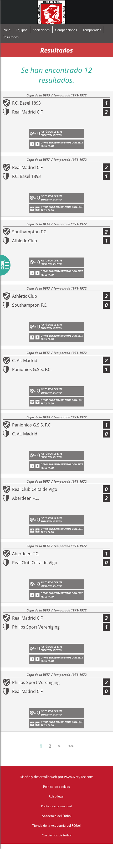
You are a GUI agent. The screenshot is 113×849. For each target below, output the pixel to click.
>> (71, 746)
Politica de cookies (56, 786)
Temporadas (92, 30)
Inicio (6, 30)
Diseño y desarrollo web (38, 776)
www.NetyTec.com (78, 776)
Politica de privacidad (56, 806)
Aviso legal (56, 796)
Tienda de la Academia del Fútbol (56, 825)
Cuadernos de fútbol (56, 835)
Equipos (21, 30)
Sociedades (41, 30)
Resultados (11, 37)
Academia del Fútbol (56, 816)
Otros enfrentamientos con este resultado (62, 144)
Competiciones (66, 30)
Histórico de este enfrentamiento (51, 133)
